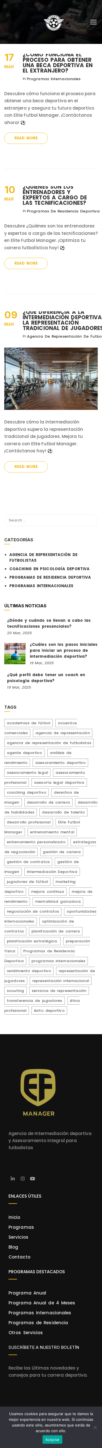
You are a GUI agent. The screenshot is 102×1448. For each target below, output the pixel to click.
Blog (13, 1247)
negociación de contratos (33, 911)
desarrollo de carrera (48, 802)
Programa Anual (27, 1293)
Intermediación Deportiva (52, 871)
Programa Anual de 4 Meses (41, 1303)
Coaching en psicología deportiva (49, 569)
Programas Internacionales (54, 79)
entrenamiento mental (52, 832)
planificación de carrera (55, 931)
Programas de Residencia (38, 1323)
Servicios (18, 1237)
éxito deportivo (49, 1010)
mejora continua (47, 891)
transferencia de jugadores (34, 1000)
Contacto (19, 1257)
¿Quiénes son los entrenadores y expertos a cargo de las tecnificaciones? (55, 195)
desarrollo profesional (28, 822)
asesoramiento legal (27, 772)
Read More (26, 138)
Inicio (14, 1217)
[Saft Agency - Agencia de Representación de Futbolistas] (53, 23)
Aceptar (52, 1439)
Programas (21, 1227)
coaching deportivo (26, 792)
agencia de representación (62, 733)
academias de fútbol (28, 723)
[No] (95, 1427)
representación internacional (60, 980)
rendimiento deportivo (29, 971)
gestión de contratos (28, 861)
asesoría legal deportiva (59, 782)
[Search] (91, 520)
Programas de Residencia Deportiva (63, 211)
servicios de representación (59, 990)
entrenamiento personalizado (36, 842)
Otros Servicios (25, 1333)
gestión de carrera (62, 852)
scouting (15, 990)
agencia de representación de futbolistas (49, 743)
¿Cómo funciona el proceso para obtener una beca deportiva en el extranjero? (58, 62)
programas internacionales (58, 961)
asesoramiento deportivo (60, 762)
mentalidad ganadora (58, 901)
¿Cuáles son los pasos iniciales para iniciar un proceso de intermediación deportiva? (63, 650)
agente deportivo (24, 752)
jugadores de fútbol (27, 881)
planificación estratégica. (32, 941)
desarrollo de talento (63, 812)
